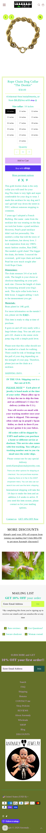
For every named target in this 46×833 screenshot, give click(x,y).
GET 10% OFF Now (28, 519)
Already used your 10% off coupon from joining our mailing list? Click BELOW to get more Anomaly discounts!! (23, 538)
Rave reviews (14, 628)
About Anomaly (23, 715)
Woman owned (35, 634)
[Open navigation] (6, 5)
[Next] (11, 17)
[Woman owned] (26, 634)
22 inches (10, 135)
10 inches (10, 111)
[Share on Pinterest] (27, 180)
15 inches (34, 117)
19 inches (10, 129)
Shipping (23, 691)
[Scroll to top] (41, 828)
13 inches (10, 117)
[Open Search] (39, 5)
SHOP (23, 725)
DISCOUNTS (23, 734)
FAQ (25, 315)
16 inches (10, 123)
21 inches (34, 129)
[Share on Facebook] (19, 180)
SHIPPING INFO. (14, 373)
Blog (23, 729)
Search (23, 682)
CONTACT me (23, 701)
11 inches (22, 111)
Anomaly (25, 827)
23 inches (22, 135)
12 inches (34, 111)
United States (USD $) (16, 796)
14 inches (22, 117)
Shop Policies (22, 706)
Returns (23, 696)
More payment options (23, 175)
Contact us (11, 519)
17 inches (22, 123)
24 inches (34, 135)
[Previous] (5, 17)
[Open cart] (43, 5)
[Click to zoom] (40, 17)
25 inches (22, 141)
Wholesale (23, 720)
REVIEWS (23, 710)
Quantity (23, 147)
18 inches (34, 123)
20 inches (22, 129)
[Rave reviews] (5, 628)
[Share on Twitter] (23, 180)
